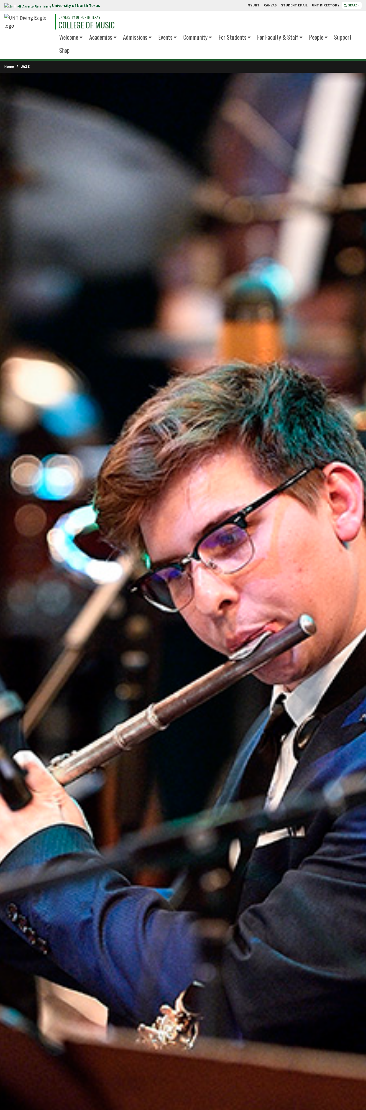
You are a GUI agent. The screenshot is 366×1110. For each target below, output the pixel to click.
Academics (100, 36)
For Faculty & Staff (277, 36)
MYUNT (254, 5)
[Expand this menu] (81, 38)
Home (9, 66)
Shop (64, 50)
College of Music (86, 25)
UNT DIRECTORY (325, 5)
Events (165, 36)
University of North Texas (76, 5)
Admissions (135, 36)
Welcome (68, 36)
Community (195, 36)
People (316, 36)
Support (343, 36)
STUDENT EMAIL (294, 5)
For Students (233, 36)
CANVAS (270, 5)
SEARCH (354, 5)
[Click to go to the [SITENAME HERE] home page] (28, 22)
